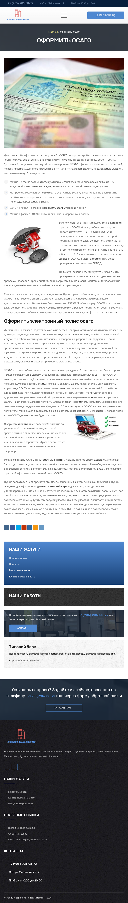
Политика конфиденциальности (27, 839)
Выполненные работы (21, 827)
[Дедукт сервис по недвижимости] (17, 15)
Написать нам (62, 708)
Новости (14, 564)
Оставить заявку (106, 15)
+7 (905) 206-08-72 (20, 3)
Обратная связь (17, 833)
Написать (21, 628)
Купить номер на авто (22, 576)
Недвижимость (18, 558)
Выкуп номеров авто (21, 570)
